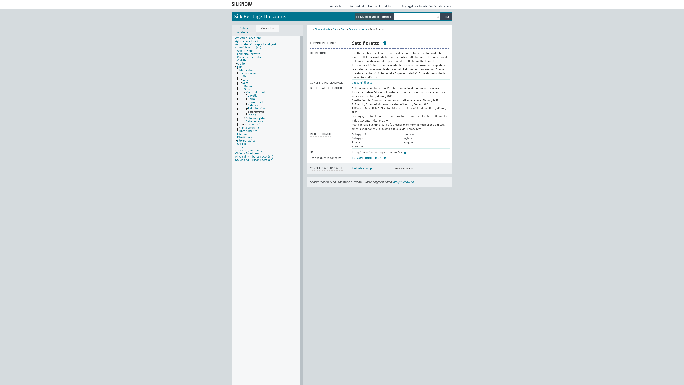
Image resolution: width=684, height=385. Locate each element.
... (311, 29)
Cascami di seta (358, 29)
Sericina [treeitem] (242, 143)
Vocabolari (337, 6)
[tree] (267, 210)
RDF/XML (358, 157)
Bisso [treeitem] (245, 76)
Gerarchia (267, 28)
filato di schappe (362, 168)
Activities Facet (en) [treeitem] (248, 38)
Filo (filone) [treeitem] (244, 137)
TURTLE (369, 157)
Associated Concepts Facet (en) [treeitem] (255, 44)
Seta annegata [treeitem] (255, 118)
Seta (343, 29)
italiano (444, 6)
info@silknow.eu (403, 182)
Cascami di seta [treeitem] (256, 92)
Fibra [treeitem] (240, 66)
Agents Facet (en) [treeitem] (246, 41)
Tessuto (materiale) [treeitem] (249, 150)
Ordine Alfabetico (243, 30)
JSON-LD (380, 157)
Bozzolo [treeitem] (249, 86)
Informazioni (356, 6)
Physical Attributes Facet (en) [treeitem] (254, 156)
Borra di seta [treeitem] (256, 102)
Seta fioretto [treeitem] (256, 111)
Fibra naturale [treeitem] (248, 70)
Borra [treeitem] (251, 98)
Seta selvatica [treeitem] (253, 124)
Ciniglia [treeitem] (241, 60)
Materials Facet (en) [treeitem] (248, 47)
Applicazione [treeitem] (245, 50)
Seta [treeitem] (247, 89)
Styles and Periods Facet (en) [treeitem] (254, 159)
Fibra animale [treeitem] (249, 73)
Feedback (374, 6)
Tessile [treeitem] (241, 147)
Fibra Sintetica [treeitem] (248, 131)
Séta (335, 29)
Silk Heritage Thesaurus (260, 16)
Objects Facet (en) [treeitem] (247, 153)
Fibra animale (322, 29)
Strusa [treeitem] (252, 115)
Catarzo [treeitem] (253, 105)
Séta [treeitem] (245, 82)
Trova (446, 17)
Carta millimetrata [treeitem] (249, 57)
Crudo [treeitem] (241, 63)
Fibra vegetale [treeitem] (250, 127)
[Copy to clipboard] (384, 43)
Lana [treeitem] (245, 79)
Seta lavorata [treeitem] (254, 121)
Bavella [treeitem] (253, 95)
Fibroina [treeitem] (242, 134)
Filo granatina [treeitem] (246, 140)
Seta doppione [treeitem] (257, 108)
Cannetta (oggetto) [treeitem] (249, 54)
